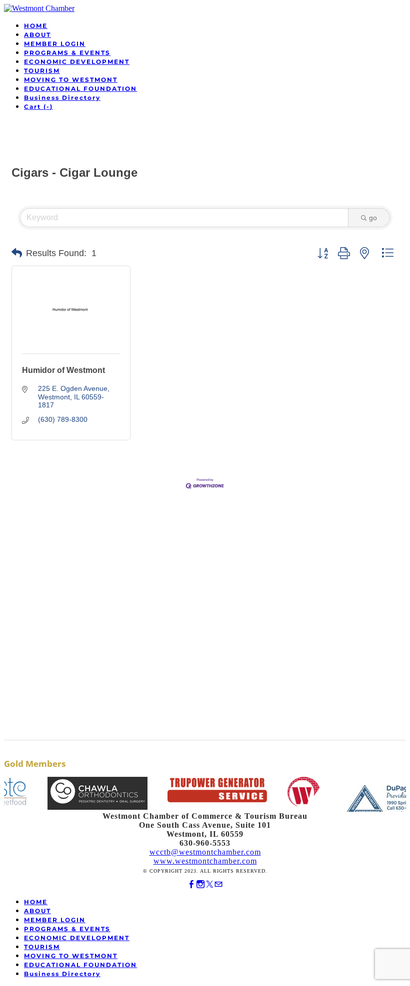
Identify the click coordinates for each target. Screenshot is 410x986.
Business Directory (62, 97)
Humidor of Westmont (63, 370)
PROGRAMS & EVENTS (67, 52)
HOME (36, 25)
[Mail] (218, 884)
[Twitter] (210, 884)
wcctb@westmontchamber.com (205, 852)
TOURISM (42, 70)
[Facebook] (192, 884)
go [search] (373, 218)
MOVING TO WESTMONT (71, 79)
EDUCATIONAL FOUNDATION (80, 88)
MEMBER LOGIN (55, 43)
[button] (17, 253)
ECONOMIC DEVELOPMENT (77, 61)
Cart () (38, 106)
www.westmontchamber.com (205, 861)
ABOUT (37, 34)
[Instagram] (200, 884)
